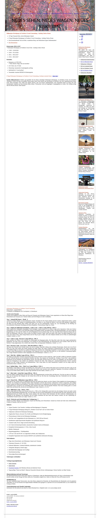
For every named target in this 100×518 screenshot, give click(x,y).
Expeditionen (56, 13)
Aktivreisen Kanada (83, 192)
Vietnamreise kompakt (84, 166)
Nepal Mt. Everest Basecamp (86, 126)
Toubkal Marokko (83, 227)
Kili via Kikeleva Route (86, 70)
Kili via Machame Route (87, 61)
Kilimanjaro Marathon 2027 (86, 99)
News (19, 13)
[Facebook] (81, 39)
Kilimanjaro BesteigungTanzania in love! (84, 47)
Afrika (32, 13)
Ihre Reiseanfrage (13, 42)
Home (13, 13)
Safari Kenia (12, 465)
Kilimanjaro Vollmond (86, 64)
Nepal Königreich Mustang (85, 248)
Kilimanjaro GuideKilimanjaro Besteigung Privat (86, 187)
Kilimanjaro (67, 13)
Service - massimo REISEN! (86, 262)
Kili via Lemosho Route (86, 66)
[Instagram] (82, 36)
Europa (25, 13)
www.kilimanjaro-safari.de (12, 506)
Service (76, 13)
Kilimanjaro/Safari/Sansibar (87, 59)
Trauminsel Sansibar (14, 468)
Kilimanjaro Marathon (86, 72)
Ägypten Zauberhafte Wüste (86, 147)
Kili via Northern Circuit (87, 68)
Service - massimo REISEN (12, 501)
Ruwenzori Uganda (83, 202)
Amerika (46, 13)
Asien (39, 13)
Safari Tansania (12, 463)
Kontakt (85, 13)
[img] (50, 15)
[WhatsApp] (82, 42)
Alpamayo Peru (82, 212)
